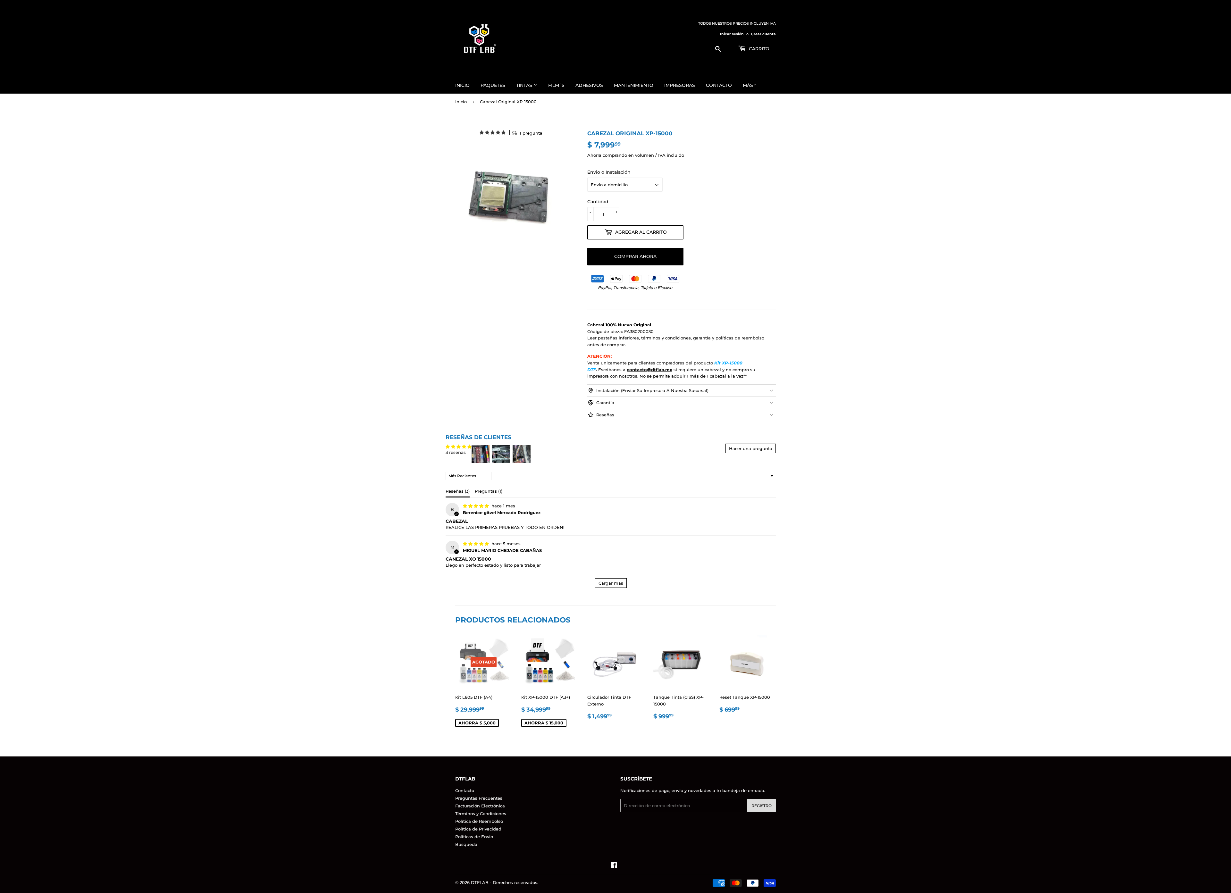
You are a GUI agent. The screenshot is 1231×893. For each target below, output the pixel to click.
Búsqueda (466, 844)
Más (748, 85)
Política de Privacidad (478, 828)
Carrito (758, 49)
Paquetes (493, 85)
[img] (476, 505)
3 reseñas (456, 452)
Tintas (524, 85)
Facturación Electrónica (480, 805)
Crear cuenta (763, 34)
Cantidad (597, 201)
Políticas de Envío (474, 836)
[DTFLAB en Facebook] (614, 865)
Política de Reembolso (479, 821)
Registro (761, 805)
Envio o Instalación (609, 172)
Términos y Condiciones (480, 813)
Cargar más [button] (611, 583)
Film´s (556, 85)
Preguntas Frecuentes (478, 798)
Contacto (719, 85)
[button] (493, 132)
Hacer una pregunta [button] (750, 448)
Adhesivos (589, 85)
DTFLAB (480, 882)
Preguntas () (488, 491)
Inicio (462, 85)
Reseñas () (458, 491)
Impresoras (679, 85)
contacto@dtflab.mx (649, 369)
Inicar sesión (732, 34)
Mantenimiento (633, 85)
